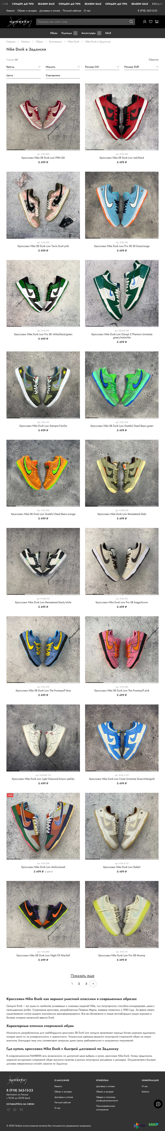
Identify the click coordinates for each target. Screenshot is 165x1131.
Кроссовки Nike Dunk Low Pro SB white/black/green (43, 334)
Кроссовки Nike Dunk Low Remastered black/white (43, 602)
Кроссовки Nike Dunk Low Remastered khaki (121, 514)
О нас (87, 10)
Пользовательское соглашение (105, 1107)
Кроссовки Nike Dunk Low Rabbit (121, 867)
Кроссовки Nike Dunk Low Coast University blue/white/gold (122, 779)
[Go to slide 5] (150, 237)
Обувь (54, 33)
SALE (108, 33)
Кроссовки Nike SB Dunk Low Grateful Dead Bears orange (43, 514)
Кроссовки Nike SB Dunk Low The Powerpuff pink (121, 690)
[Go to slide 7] (65, 505)
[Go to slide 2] (34, 149)
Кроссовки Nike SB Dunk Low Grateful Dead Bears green (122, 426)
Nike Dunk (73, 41)
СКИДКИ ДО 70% (23, 4)
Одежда (66, 33)
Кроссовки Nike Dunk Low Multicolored (43, 867)
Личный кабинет (72, 10)
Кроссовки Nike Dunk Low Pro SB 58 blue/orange (122, 246)
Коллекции (55, 41)
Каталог (10, 10)
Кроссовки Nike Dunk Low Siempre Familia (43, 426)
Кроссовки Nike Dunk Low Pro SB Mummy (121, 955)
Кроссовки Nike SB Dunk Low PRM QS (43, 158)
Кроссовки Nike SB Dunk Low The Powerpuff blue (43, 690)
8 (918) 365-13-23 (147, 10)
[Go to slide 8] (74, 505)
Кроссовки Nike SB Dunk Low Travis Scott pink (43, 246)
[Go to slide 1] (16, 149)
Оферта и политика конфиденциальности (107, 1098)
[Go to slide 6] (73, 417)
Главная (10, 41)
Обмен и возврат (27, 10)
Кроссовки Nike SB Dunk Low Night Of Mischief (43, 955)
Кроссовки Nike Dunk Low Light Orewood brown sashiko (43, 779)
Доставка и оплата (49, 10)
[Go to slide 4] (70, 149)
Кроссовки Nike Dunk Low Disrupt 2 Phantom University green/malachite (121, 335)
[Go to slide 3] (52, 149)
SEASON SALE (46, 4)
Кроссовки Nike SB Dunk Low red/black (122, 158)
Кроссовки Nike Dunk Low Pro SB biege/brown (122, 602)
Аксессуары (88, 33)
